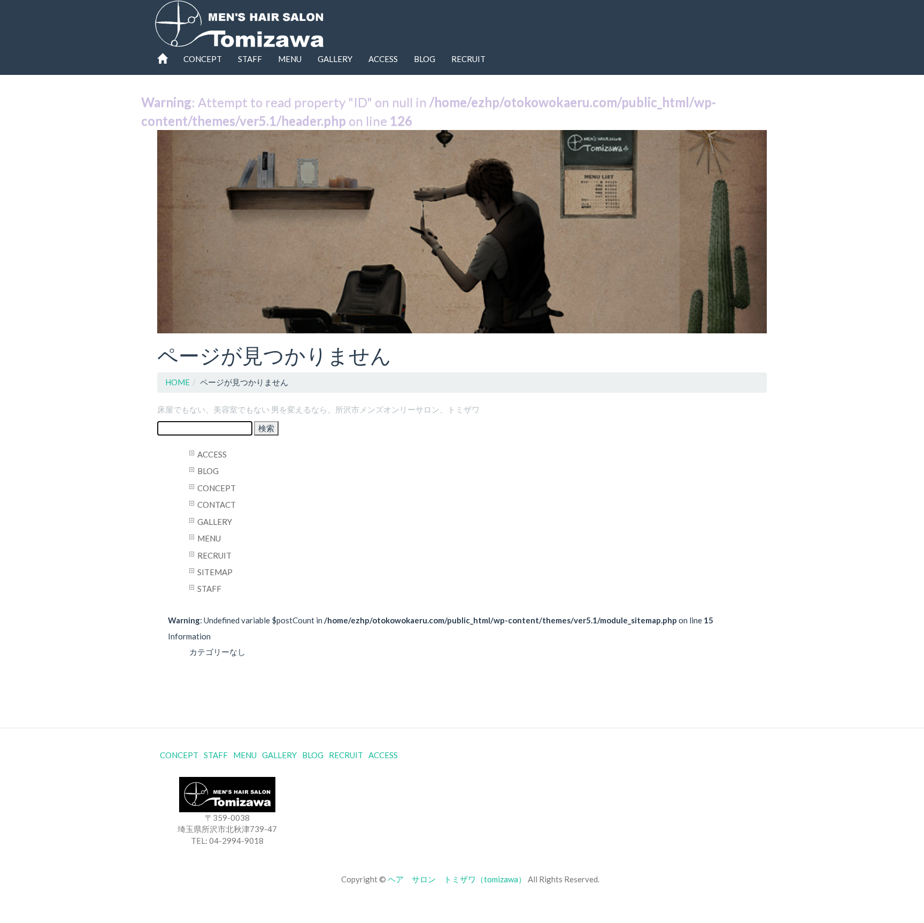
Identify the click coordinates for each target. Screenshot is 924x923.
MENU (290, 59)
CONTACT (216, 504)
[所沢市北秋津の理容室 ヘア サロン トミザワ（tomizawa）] (239, 21)
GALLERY (335, 59)
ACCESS (383, 59)
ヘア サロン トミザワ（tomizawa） (457, 879)
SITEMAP (215, 572)
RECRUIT (468, 59)
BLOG (424, 59)
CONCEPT (202, 59)
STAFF (250, 59)
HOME (177, 382)
